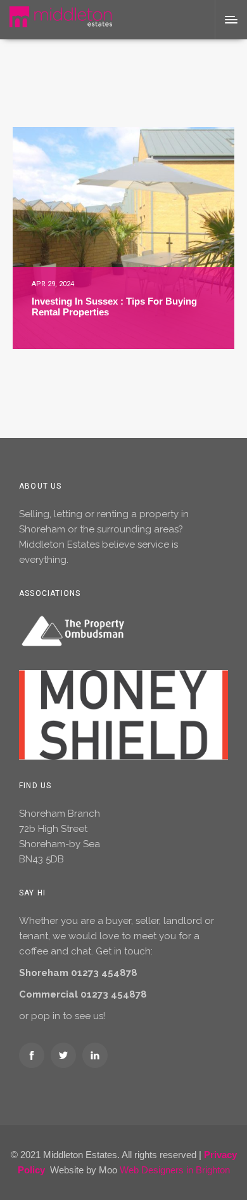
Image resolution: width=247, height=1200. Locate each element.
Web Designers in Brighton (175, 1169)
